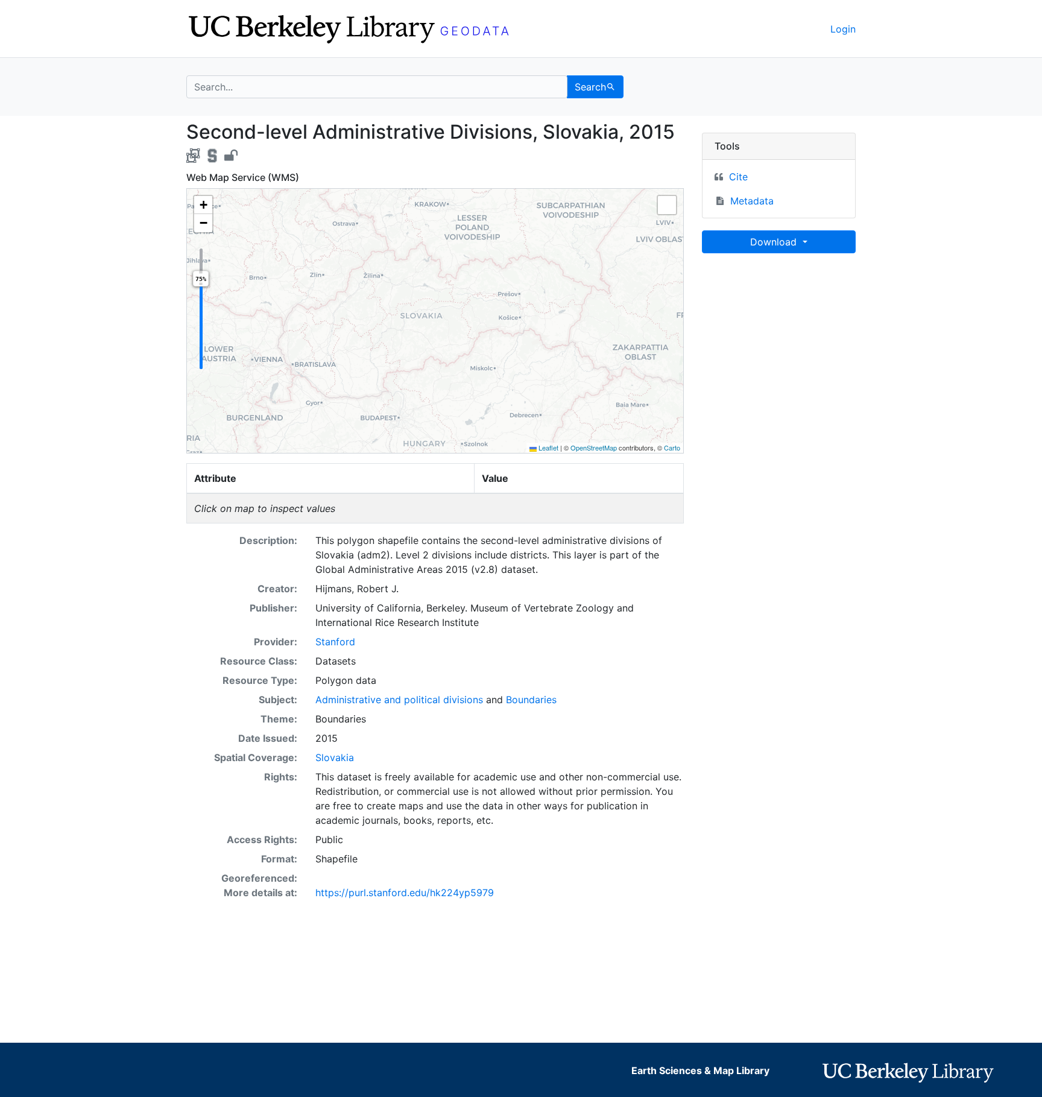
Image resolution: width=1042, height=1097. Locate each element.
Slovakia (334, 757)
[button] (203, 205)
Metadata (752, 201)
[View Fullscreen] (667, 205)
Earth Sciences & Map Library (700, 1070)
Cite (738, 177)
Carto (672, 447)
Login (843, 29)
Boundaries (531, 700)
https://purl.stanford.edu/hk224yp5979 (404, 893)
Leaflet (547, 447)
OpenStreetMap (593, 447)
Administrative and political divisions (399, 700)
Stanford (335, 642)
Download (775, 242)
